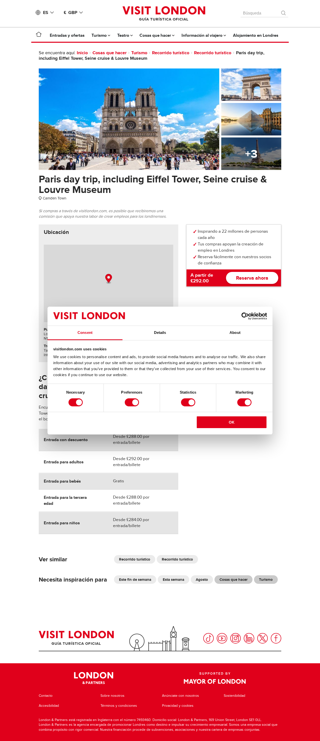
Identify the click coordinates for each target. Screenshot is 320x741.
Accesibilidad (49, 706)
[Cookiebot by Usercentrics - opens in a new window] (245, 316)
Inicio (82, 52)
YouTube (222, 638)
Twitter (262, 638)
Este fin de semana (135, 579)
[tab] (56, 232)
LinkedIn (249, 638)
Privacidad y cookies (178, 706)
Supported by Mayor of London (215, 678)
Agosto (202, 579)
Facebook (276, 638)
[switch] (132, 402)
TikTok (208, 638)
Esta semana (173, 579)
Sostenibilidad (234, 696)
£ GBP (70, 12)
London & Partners (93, 678)
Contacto (45, 696)
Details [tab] (160, 332)
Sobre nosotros (112, 696)
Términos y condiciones (118, 706)
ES (45, 12)
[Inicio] (38, 35)
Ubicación (56, 232)
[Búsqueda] (283, 11)
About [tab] (235, 332)
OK (231, 422)
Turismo (139, 52)
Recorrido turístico (170, 52)
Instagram (235, 638)
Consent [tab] (85, 332)
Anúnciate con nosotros (180, 696)
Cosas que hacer (109, 52)
